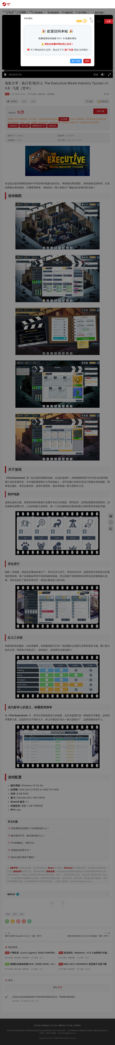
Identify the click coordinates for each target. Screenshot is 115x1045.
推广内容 (76, 61)
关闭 (87, 61)
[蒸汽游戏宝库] (6, 4)
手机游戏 (38, 12)
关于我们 (83, 12)
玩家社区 (69, 12)
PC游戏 (22, 12)
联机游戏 (54, 12)
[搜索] (91, 21)
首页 (11, 12)
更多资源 (99, 12)
